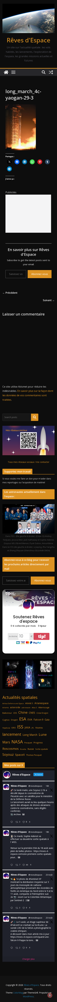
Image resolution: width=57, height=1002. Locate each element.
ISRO (13, 727)
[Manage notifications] (49, 995)
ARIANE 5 (29, 703)
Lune (43, 734)
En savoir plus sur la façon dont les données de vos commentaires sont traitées (27, 395)
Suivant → (49, 300)
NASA (17, 742)
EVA (30, 719)
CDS (15, 713)
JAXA (27, 727)
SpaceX (20, 754)
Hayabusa (6, 728)
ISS (20, 727)
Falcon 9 (38, 719)
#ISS (14, 842)
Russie (31, 748)
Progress (38, 742)
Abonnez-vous (39, 274)
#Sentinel (33, 878)
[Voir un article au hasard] (51, 72)
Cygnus (6, 719)
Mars (6, 742)
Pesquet (28, 742)
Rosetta (23, 749)
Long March (30, 735)
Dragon (14, 719)
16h (47, 786)
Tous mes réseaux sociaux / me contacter (28, 462)
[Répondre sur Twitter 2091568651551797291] (12, 948)
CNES (32, 712)
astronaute (26, 707)
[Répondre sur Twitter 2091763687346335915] (12, 865)
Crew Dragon (42, 713)
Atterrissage (43, 707)
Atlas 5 (34, 707)
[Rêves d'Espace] (6, 72)
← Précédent (9, 292)
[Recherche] (34, 417)
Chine (23, 712)
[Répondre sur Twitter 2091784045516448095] (12, 822)
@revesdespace (35, 786)
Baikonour (7, 713)
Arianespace (41, 703)
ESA (22, 719)
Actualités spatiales (19, 697)
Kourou (39, 727)
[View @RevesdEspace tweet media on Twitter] (23, 814)
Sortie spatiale (41, 749)
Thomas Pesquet (34, 755)
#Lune (40, 925)
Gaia (47, 719)
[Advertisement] (28, 214)
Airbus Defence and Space (13, 703)
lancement (11, 734)
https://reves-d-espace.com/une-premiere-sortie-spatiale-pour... (31, 854)
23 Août (49, 875)
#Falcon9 (15, 925)
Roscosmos (10, 748)
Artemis (5, 708)
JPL (33, 728)
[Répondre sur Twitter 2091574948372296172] (12, 908)
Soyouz (8, 754)
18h (47, 832)
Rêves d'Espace (28, 40)
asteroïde (15, 707)
